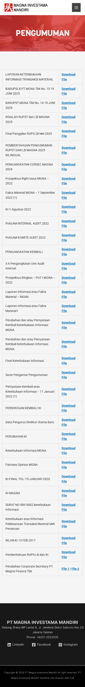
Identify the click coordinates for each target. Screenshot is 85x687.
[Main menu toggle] (76, 7)
